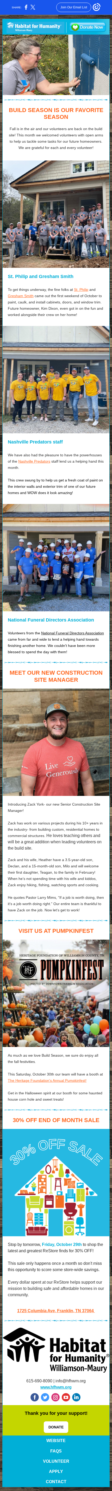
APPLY (56, 1471)
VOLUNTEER (56, 1461)
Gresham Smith (21, 296)
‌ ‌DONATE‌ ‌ (56, 1427)
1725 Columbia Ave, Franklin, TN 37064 (55, 1311)
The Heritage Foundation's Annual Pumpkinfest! (47, 1080)
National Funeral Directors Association (72, 633)
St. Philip (81, 289)
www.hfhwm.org (56, 1387)
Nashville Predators (34, 461)
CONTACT (56, 1481)
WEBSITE (56, 1440)
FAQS (56, 1451)
